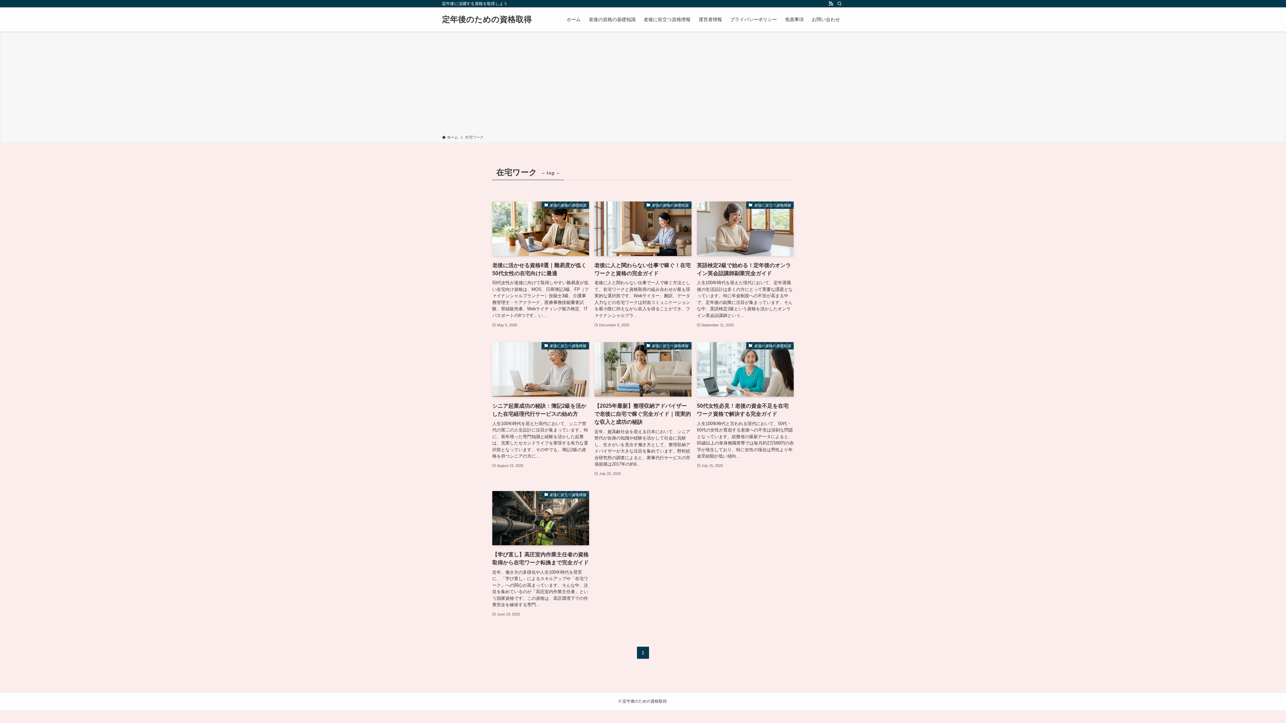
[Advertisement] (643, 84)
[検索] (839, 3)
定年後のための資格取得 (487, 19)
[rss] (831, 3)
